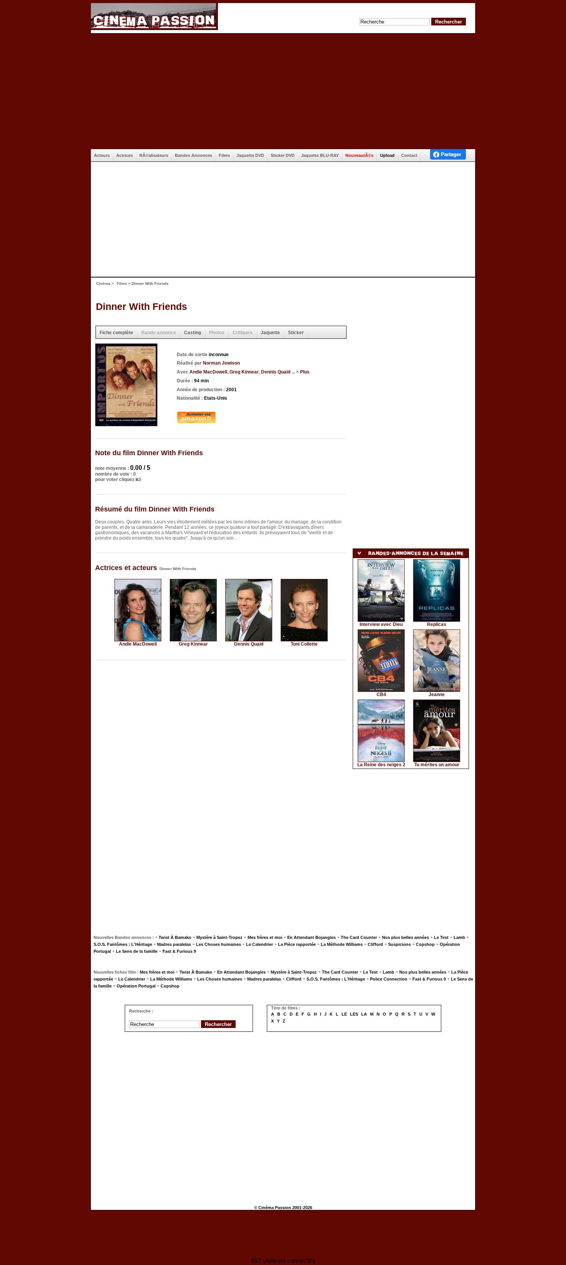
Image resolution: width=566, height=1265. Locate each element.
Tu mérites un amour (436, 764)
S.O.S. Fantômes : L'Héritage (123, 944)
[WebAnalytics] (283, 1234)
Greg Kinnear (244, 372)
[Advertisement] (283, 91)
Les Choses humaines (218, 944)
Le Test (441, 937)
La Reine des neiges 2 (381, 764)
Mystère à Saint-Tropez (219, 937)
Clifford (375, 944)
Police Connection (388, 979)
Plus (305, 372)
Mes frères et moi (265, 937)
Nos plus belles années (405, 937)
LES (354, 1014)
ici (138, 479)
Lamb (459, 937)
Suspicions (399, 944)
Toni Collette (304, 644)
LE (344, 1014)
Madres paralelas (174, 944)
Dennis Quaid (275, 372)
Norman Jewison (221, 363)
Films (122, 283)
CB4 (381, 694)
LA (364, 1014)
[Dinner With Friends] (126, 424)
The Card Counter (359, 937)
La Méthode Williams (342, 944)
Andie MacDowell (208, 372)
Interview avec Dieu (381, 624)
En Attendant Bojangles (311, 937)
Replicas (436, 624)
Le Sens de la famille (136, 951)
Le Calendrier (259, 944)
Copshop (425, 944)
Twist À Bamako (175, 937)
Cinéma (103, 283)
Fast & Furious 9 (179, 951)
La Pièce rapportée (297, 944)
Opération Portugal (136, 986)
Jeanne (437, 694)
